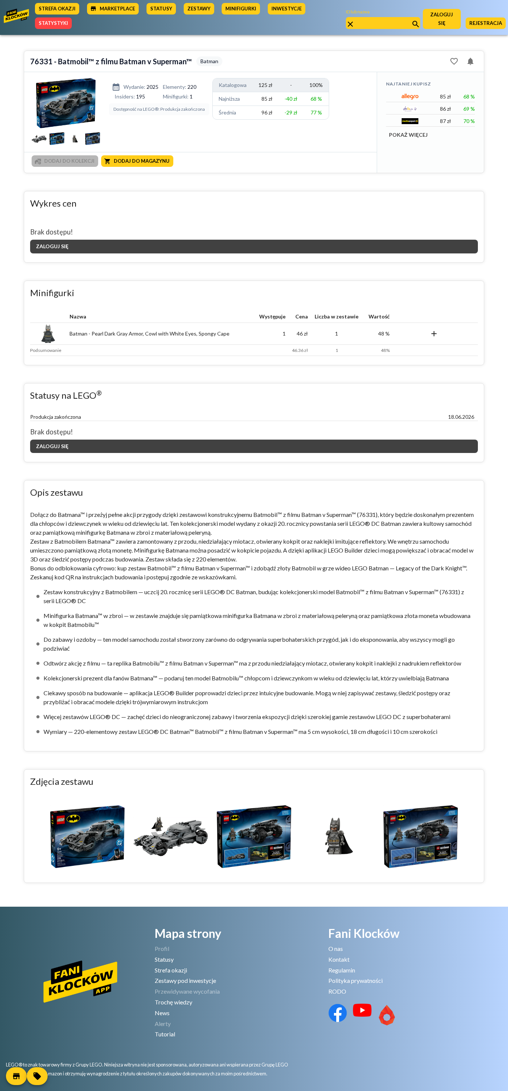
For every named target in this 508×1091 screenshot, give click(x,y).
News (162, 1012)
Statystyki (53, 23)
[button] (16, 1076)
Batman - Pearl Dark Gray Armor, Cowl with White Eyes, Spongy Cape (149, 333)
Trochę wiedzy (173, 1002)
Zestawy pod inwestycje (185, 980)
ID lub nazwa (358, 11)
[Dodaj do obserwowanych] (454, 61)
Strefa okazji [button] (57, 9)
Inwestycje (286, 9)
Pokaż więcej (408, 135)
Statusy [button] (161, 9)
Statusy (164, 959)
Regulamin (341, 970)
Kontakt (339, 959)
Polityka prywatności (355, 980)
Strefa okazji (171, 970)
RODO (337, 991)
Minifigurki (240, 9)
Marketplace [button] (117, 9)
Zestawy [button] (198, 9)
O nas (335, 948)
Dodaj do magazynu (142, 161)
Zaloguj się (441, 19)
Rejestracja (485, 23)
